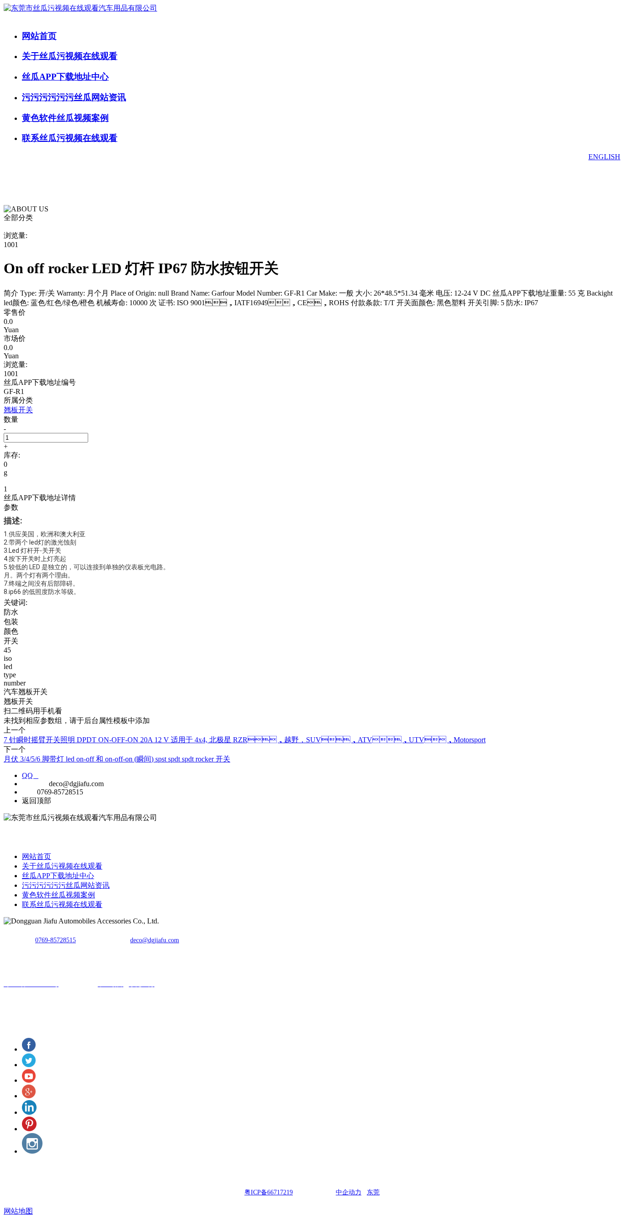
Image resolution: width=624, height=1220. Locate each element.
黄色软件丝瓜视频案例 (65, 118)
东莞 (373, 1192)
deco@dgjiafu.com (154, 940)
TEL (28, 792)
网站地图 (18, 1211)
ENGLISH (604, 157)
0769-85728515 (55, 940)
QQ (30, 775)
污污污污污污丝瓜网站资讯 (74, 97)
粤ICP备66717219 (268, 1192)
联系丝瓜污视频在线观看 (69, 138)
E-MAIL (34, 784)
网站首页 (39, 36)
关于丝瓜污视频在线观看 (69, 56)
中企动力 (348, 1192)
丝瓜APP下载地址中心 (65, 76)
